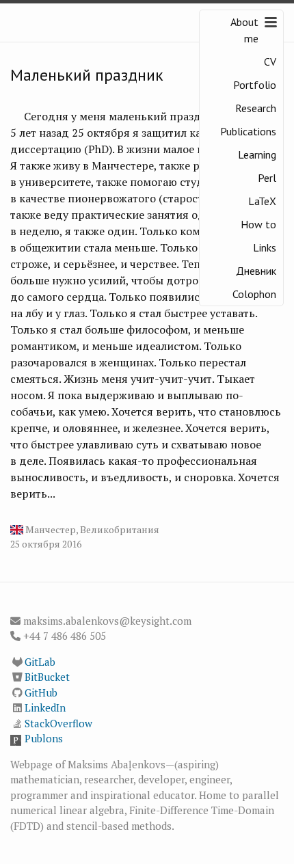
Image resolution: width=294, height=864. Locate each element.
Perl (267, 178)
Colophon (254, 294)
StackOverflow (58, 723)
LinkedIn (45, 707)
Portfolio (254, 85)
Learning (257, 154)
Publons (44, 738)
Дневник (256, 271)
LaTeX (262, 201)
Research (255, 108)
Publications (248, 131)
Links (264, 247)
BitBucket (47, 677)
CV (270, 61)
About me (244, 30)
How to (258, 224)
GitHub (41, 692)
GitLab (40, 662)
